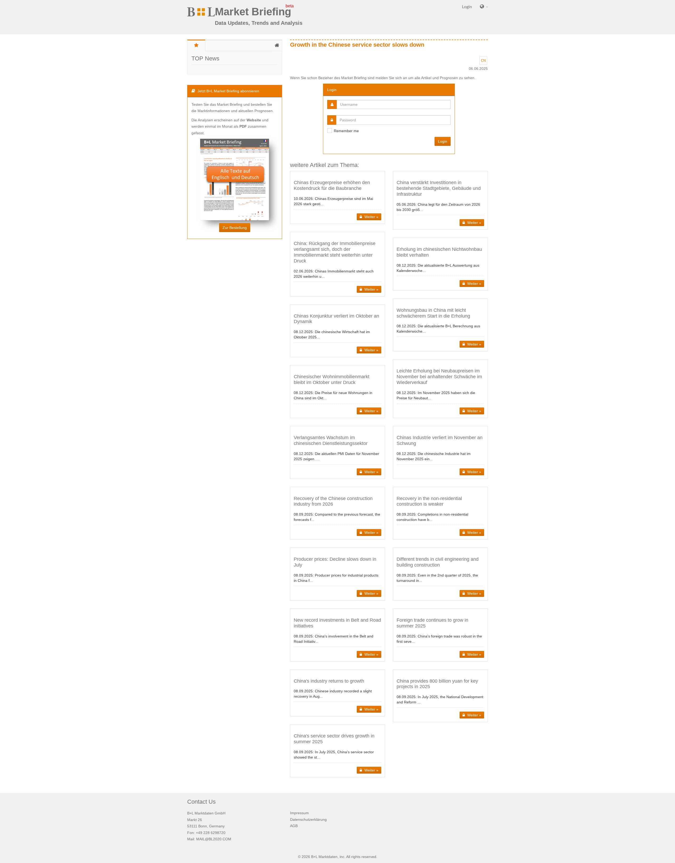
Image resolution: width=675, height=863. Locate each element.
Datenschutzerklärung (308, 819)
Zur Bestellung (235, 228)
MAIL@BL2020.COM (213, 839)
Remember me (346, 131)
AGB (294, 826)
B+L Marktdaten (324, 857)
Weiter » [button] (370, 217)
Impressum (299, 813)
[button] (337, 197)
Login (442, 141)
